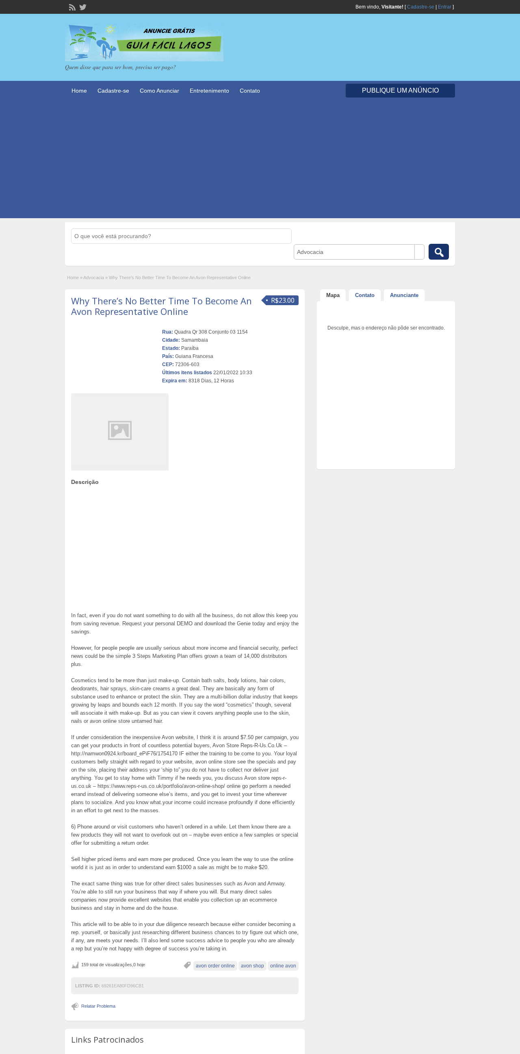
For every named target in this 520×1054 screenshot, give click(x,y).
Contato (250, 90)
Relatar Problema (98, 1006)
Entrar (444, 7)
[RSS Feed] (71, 6)
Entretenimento (209, 90)
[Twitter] (82, 6)
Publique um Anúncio (400, 90)
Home (79, 90)
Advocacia (93, 277)
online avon (283, 966)
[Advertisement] (260, 161)
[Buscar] (439, 252)
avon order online (215, 966)
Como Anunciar (159, 90)
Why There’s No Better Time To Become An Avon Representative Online (161, 306)
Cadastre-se (420, 7)
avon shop (252, 966)
